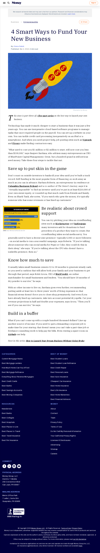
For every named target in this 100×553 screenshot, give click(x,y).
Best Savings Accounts (12, 390)
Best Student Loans (59, 359)
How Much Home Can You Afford (15, 368)
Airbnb (12, 334)
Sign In (93, 3)
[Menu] (4, 3)
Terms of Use (56, 427)
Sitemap (54, 449)
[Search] (8, 3)
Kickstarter (62, 223)
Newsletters (7, 409)
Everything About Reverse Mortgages (18, 377)
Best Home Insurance (60, 386)
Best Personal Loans (59, 372)
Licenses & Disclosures (60, 440)
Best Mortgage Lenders (12, 363)
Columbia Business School (23, 186)
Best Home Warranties (60, 395)
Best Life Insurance (59, 390)
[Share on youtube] (19, 466)
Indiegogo (80, 223)
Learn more (71, 14)
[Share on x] (9, 466)
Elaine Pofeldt (19, 46)
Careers (54, 454)
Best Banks (7, 386)
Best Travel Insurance (11, 436)
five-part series (46, 115)
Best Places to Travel (11, 431)
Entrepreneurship (31, 22)
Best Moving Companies (12, 395)
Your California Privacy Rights (63, 436)
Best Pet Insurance (10, 440)
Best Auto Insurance (59, 377)
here (80, 546)
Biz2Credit (62, 274)
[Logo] (16, 3)
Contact (54, 413)
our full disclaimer (79, 539)
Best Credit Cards (9, 381)
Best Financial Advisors (61, 399)
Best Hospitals (8, 422)
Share (85, 22)
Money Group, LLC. (38, 528)
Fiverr (16, 143)
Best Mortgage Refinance (13, 372)
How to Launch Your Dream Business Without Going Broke (55, 340)
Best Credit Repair (58, 368)
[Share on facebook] (4, 466)
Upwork (87, 140)
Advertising (55, 445)
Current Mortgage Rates (12, 359)
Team (53, 418)
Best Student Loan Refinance (63, 363)
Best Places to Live (10, 427)
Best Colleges (8, 418)
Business (15, 22)
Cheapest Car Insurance (61, 381)
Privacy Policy (56, 422)
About (53, 409)
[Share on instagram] (14, 466)
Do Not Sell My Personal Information (66, 431)
